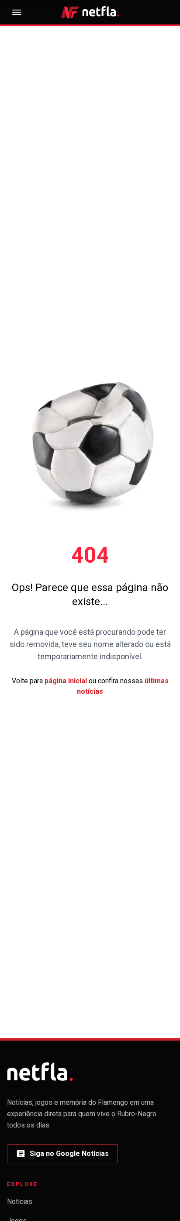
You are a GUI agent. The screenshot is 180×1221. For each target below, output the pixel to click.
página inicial (66, 681)
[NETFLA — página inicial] (90, 12)
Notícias (19, 1201)
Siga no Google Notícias (62, 1156)
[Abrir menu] (16, 12)
